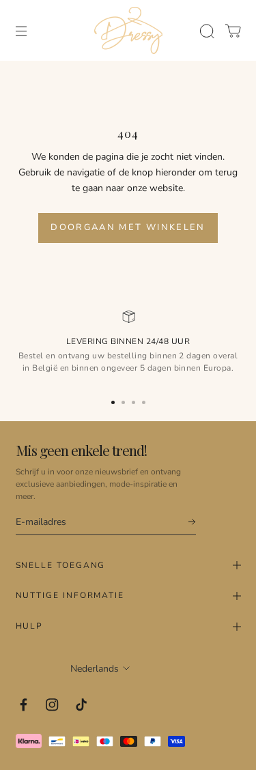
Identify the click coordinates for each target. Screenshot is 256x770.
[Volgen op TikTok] (81, 705)
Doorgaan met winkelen (128, 227)
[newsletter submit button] (185, 521)
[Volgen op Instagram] (52, 705)
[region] (128, 346)
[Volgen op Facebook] (23, 705)
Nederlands (94, 668)
